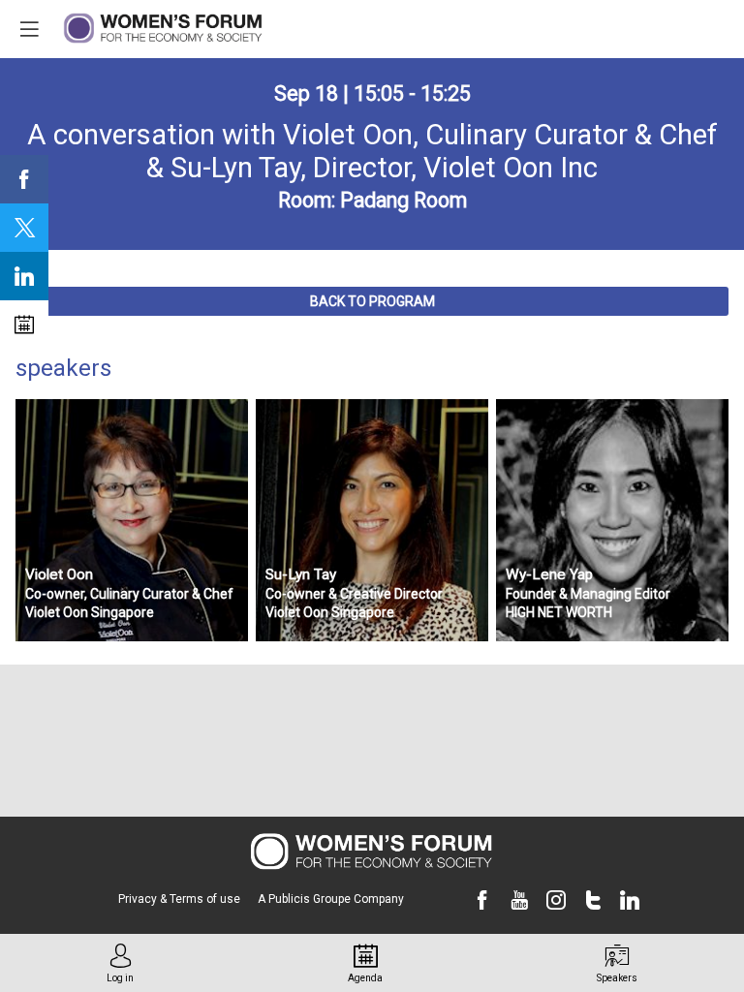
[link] (24, 179)
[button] (372, 301)
